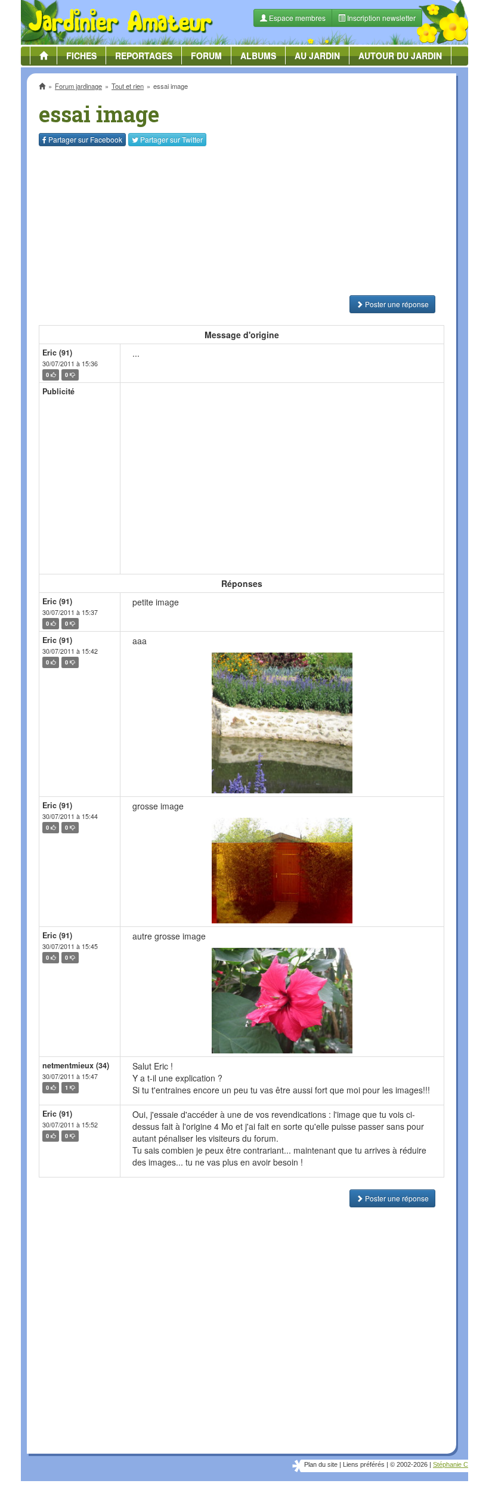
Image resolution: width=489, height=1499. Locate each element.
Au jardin (317, 55)
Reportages (143, 55)
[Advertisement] (241, 220)
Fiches (81, 55)
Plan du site (321, 1464)
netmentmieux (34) (75, 1065)
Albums (258, 55)
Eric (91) (57, 352)
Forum (206, 55)
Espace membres (296, 18)
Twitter (171, 139)
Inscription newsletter (380, 18)
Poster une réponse (396, 304)
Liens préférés (364, 1464)
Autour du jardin (400, 55)
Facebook (85, 139)
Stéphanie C (450, 1464)
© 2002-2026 (409, 1464)
